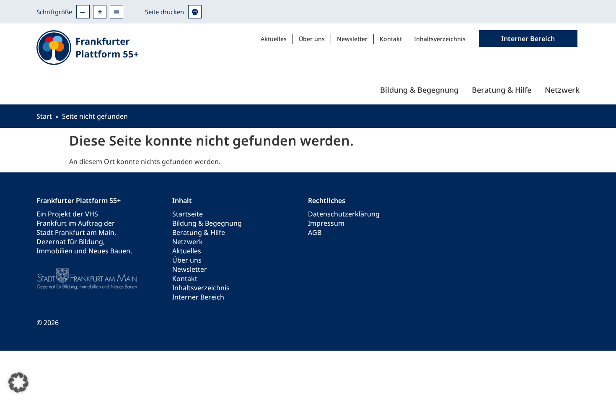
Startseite (187, 214)
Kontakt (391, 39)
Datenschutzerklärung (344, 214)
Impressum (326, 223)
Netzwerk (562, 90)
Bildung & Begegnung (419, 90)
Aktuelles (274, 39)
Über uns (312, 39)
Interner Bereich (198, 297)
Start (44, 116)
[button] (18, 382)
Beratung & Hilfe (501, 90)
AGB (314, 232)
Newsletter (352, 39)
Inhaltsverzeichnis (440, 39)
